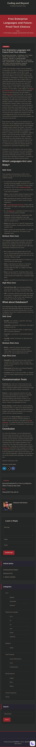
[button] (32, 743)
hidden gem (12, 211)
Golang (18, 58)
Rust (17, 60)
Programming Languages (9, 60)
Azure (11, 663)
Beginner (12, 597)
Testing (7, 697)
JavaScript (5, 58)
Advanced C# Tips (8, 573)
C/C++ (26, 55)
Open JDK (9, 94)
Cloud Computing (9, 654)
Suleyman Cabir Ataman (10, 55)
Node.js (12, 686)
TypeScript (12, 636)
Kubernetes (29, 60)
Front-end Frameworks (15, 63)
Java (27, 56)
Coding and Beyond (18, 3)
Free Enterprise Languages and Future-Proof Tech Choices (19, 33)
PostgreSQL (23, 65)
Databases (21, 55)
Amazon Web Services (15, 659)
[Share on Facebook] (13, 468)
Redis (4, 61)
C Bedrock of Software (25, 187)
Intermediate (13, 601)
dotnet (7, 63)
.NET (12, 58)
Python (30, 55)
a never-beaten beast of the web (15, 204)
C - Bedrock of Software (9, 577)
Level (6, 593)
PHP (22, 61)
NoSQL (4, 56)
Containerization (11, 56)
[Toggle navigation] (18, 11)
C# (16, 56)
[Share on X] (9, 468)
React (23, 56)
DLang (25, 61)
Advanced (12, 605)
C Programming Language (9, 65)
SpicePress (28, 741)
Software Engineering (10, 692)
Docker (21, 60)
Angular (20, 56)
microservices (5, 448)
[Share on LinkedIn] (4, 468)
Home (18, 31)
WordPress (17, 741)
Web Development (10, 673)
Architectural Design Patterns (10, 569)
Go (10, 624)
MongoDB (23, 58)
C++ (24, 60)
